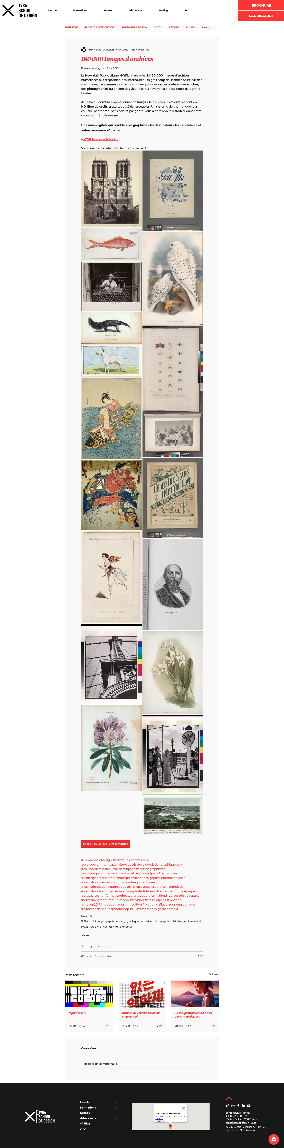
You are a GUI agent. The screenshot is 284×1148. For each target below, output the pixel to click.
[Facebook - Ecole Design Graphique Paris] (238, 1106)
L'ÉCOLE (174, 27)
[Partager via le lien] (106, 946)
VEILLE (85, 934)
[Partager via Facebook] (82, 946)
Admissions (88, 1118)
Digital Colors (77, 1013)
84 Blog (85, 1123)
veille (149, 921)
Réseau (85, 1112)
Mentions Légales (236, 1122)
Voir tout (214, 974)
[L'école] (116, 1102)
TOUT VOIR (71, 27)
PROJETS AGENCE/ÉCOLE (99, 27)
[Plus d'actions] (201, 50)
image (84, 927)
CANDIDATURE (261, 16)
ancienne (95, 927)
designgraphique (129, 921)
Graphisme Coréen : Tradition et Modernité (141, 1014)
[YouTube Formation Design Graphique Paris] (249, 1106)
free (105, 927)
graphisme (112, 921)
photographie (161, 921)
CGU (253, 1122)
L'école (85, 1102)
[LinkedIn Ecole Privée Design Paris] (243, 1106)
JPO (83, 1128)
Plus (204, 27)
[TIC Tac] (228, 1106)
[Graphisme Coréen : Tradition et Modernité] (142, 994)
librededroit (194, 921)
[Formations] (116, 1107)
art (142, 921)
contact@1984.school (238, 1112)
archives (113, 927)
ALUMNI (190, 27)
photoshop (126, 927)
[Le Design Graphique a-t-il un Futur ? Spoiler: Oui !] (195, 994)
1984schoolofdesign (92, 921)
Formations (88, 1107)
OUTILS (158, 27)
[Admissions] (116, 1118)
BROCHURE (261, 5)
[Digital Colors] (89, 994)
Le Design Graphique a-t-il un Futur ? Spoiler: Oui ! (193, 1014)
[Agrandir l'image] (111, 189)
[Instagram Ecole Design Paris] (233, 1106)
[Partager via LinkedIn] (98, 946)
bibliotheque (178, 921)
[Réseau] (116, 1113)
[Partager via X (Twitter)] (90, 946)
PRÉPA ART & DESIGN (134, 27)
